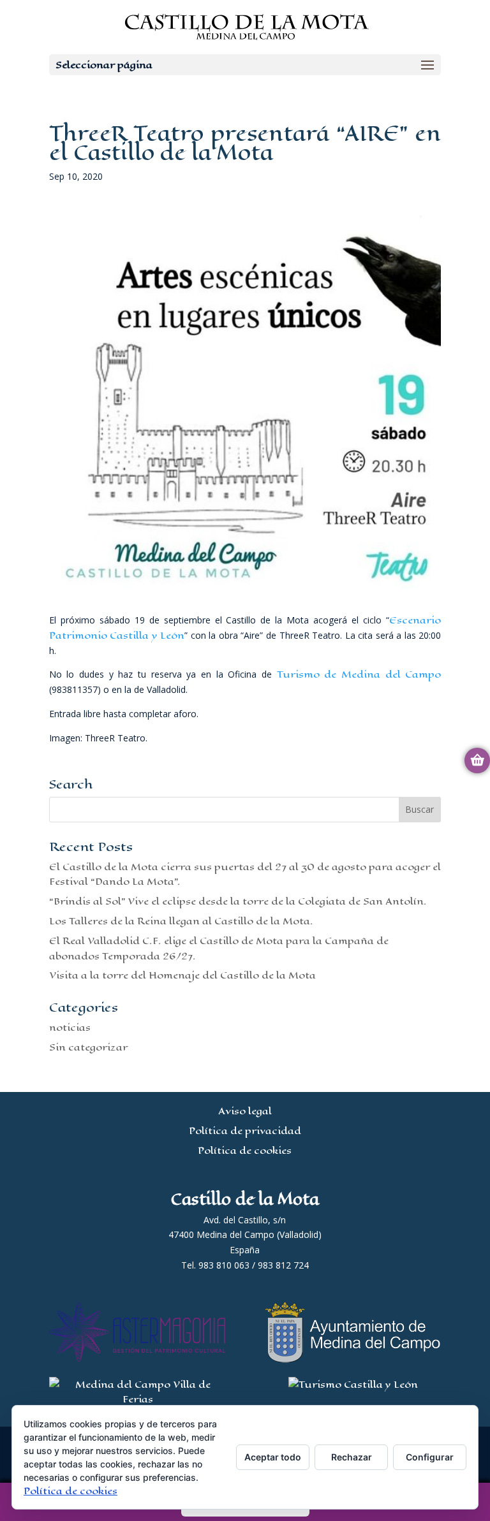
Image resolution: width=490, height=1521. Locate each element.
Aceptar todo (272, 1457)
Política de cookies (245, 1150)
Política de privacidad (245, 1130)
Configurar (430, 1457)
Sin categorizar (88, 1047)
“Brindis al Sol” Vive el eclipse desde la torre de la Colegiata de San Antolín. (238, 901)
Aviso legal (245, 1110)
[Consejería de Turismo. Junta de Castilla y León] (353, 1384)
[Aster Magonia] (137, 1358)
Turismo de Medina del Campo (359, 674)
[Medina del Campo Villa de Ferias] (137, 1399)
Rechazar (351, 1457)
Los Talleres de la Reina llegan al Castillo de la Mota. (181, 920)
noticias (70, 1027)
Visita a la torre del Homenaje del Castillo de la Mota (182, 975)
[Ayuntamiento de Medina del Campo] (353, 1359)
